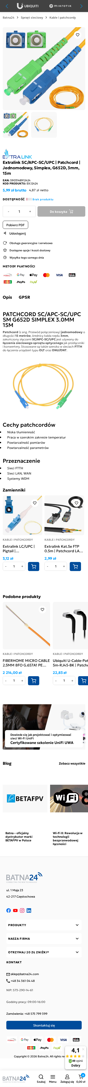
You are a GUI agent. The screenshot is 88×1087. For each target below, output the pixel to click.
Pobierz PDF (15, 224)
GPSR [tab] (24, 297)
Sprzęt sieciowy (32, 17)
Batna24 (8, 17)
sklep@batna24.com (24, 974)
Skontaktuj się (44, 1025)
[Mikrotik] (60, 6)
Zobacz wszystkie (72, 763)
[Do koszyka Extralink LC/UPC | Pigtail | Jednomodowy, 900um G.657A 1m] (33, 566)
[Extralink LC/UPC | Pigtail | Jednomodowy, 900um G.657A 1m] (22, 515)
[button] (41, 1078)
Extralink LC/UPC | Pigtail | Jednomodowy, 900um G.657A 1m (19, 548)
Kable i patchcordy (62, 17)
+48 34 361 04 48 (22, 981)
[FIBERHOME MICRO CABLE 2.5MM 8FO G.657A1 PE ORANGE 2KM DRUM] (26, 625)
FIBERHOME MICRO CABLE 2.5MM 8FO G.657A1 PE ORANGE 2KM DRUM (26, 662)
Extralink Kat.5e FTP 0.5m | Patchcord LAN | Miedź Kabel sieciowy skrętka (64, 548)
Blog (7, 763)
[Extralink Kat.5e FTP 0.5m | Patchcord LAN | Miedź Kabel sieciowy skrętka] (64, 515)
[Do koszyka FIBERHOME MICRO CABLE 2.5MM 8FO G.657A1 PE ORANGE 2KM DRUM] (33, 680)
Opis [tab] (7, 297)
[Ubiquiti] (28, 6)
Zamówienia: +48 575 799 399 (26, 1013)
